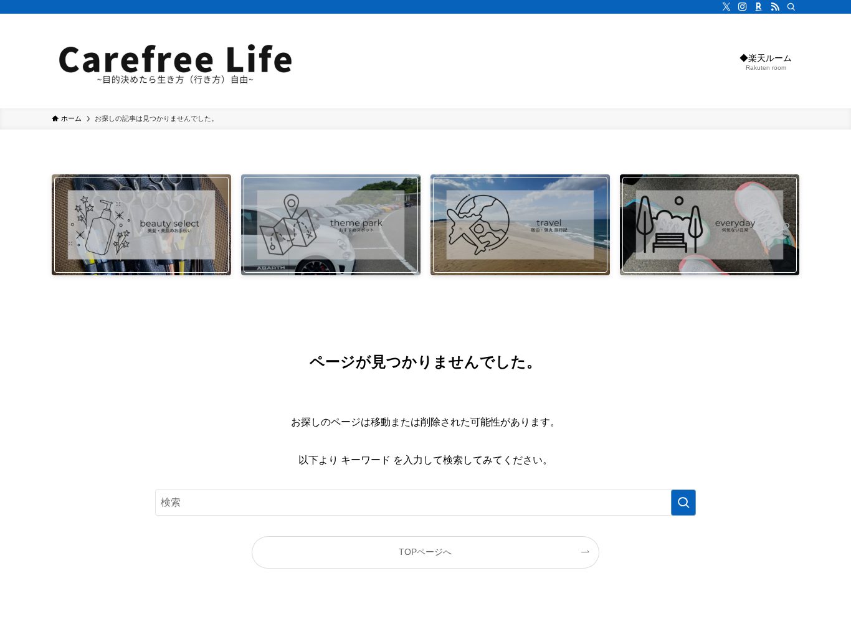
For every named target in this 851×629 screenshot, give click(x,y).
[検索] (791, 7)
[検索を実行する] (683, 502)
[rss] (775, 7)
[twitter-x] (726, 7)
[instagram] (743, 7)
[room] (759, 7)
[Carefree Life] (176, 61)
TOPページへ (425, 552)
